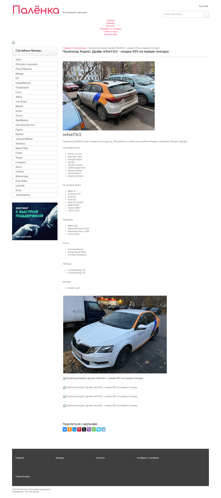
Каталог (100, 458)
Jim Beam (21, 101)
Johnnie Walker (24, 139)
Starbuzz (21, 143)
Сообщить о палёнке (147, 458)
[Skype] (99, 429)
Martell (19, 134)
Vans (18, 59)
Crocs (19, 115)
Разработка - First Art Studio (25, 492)
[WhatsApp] (94, 429)
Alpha (19, 97)
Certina (20, 171)
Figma (19, 129)
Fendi (19, 153)
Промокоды (79, 48)
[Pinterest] (79, 429)
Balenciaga (22, 176)
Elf (17, 78)
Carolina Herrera (25, 125)
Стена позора (23, 476)
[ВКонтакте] (65, 429)
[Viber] (89, 429)
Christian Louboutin (26, 64)
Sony (18, 190)
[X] (84, 429)
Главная (67, 48)
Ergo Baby (21, 181)
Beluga (19, 73)
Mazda (19, 106)
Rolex (19, 111)
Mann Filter (22, 148)
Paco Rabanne (24, 69)
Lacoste (20, 185)
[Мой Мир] (74, 429)
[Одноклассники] (70, 429)
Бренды (60, 458)
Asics (19, 167)
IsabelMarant (23, 83)
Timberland (22, 87)
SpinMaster (22, 120)
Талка (19, 157)
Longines (21, 162)
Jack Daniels (23, 195)
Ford (18, 92)
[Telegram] (103, 429)
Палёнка (35, 10)
